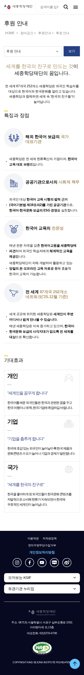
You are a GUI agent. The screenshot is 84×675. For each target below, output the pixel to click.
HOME (10, 33)
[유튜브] (42, 562)
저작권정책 (49, 538)
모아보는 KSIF (19, 578)
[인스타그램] (17, 562)
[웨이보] (66, 562)
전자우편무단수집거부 (42, 545)
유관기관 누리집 (21, 589)
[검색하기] (66, 7)
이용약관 (33, 538)
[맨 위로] (75, 664)
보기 (72, 51)
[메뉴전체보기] (75, 7)
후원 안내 (62, 33)
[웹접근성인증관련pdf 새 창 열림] (42, 649)
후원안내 (44, 33)
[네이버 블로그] (54, 562)
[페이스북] (29, 562)
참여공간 (26, 33)
